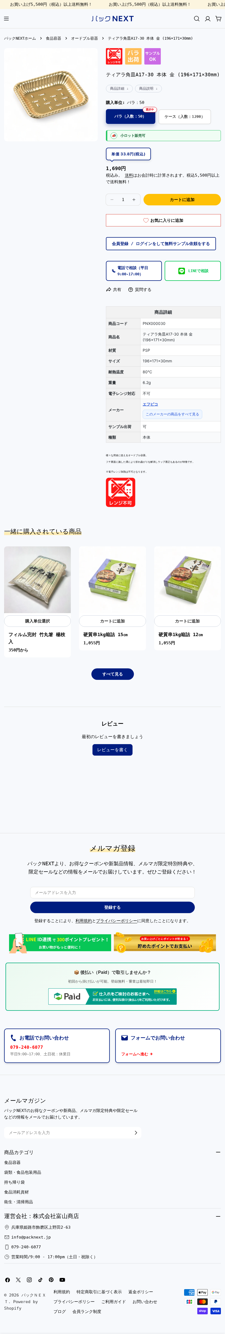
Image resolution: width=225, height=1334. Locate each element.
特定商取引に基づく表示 (99, 1291)
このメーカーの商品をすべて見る (172, 414)
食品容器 (53, 38)
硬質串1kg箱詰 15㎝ (105, 634)
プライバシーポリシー (116, 920)
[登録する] (136, 1133)
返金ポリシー (140, 1291)
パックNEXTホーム (20, 38)
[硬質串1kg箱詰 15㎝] (112, 579)
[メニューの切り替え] (6, 18)
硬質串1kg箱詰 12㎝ (181, 634)
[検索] (196, 18)
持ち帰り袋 (14, 1182)
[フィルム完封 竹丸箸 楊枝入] (37, 579)
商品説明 (146, 88)
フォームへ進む (134, 1054)
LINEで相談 (198, 271)
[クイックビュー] (63, 557)
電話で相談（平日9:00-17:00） (132, 271)
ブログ (60, 1311)
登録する (112, 907)
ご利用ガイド (113, 1301)
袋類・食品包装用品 (22, 1172)
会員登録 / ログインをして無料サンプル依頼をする (161, 243)
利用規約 (83, 920)
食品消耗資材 (16, 1192)
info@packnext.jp (31, 1237)
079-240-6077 (26, 1047)
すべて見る (112, 674)
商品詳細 (117, 88)
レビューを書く (112, 749)
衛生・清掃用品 (18, 1201)
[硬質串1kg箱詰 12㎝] (187, 579)
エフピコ (150, 404)
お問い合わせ (145, 1301)
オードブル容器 (84, 38)
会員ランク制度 (86, 1311)
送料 (129, 175)
